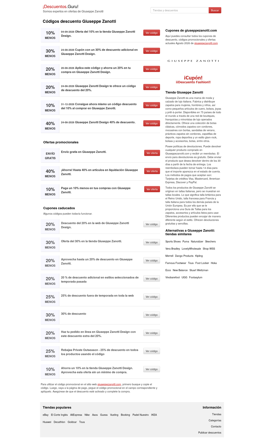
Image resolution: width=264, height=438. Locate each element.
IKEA (154, 414)
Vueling (114, 414)
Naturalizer (197, 241)
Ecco (168, 270)
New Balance (180, 270)
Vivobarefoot (172, 277)
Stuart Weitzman (198, 270)
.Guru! (60, 6)
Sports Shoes (173, 241)
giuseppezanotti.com (109, 384)
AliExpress (76, 414)
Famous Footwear (175, 263)
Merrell (169, 255)
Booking (125, 414)
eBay (45, 414)
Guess (104, 414)
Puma (185, 241)
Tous (191, 263)
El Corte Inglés (59, 414)
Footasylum (195, 277)
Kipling (199, 255)
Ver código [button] (152, 32)
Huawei (47, 422)
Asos (95, 414)
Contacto (216, 426)
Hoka (214, 263)
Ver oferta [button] (152, 153)
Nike (87, 414)
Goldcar (72, 422)
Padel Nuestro (141, 414)
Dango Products (184, 255)
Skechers (210, 241)
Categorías (215, 420)
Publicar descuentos (209, 432)
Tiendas (216, 414)
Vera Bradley (172, 248)
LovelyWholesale (191, 248)
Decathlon (59, 422)
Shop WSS (209, 248)
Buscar (215, 10)
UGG (184, 277)
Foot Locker (202, 263)
